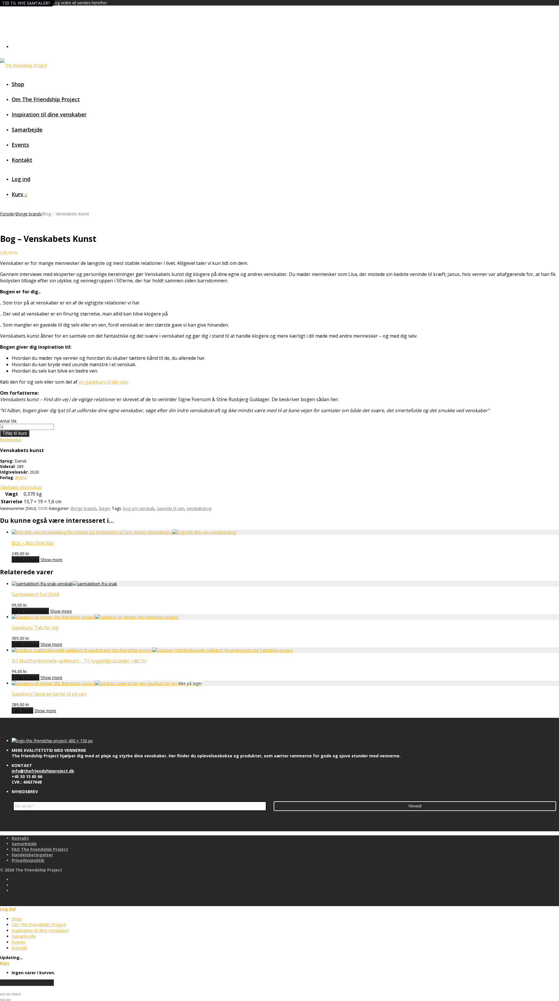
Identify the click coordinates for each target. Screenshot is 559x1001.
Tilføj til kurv (14, 433)
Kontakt (22, 159)
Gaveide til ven (170, 508)
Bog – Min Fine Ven (33, 543)
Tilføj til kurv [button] (25, 559)
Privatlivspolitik (28, 860)
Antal (5, 421)
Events (20, 144)
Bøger (105, 508)
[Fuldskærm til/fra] (8, 994)
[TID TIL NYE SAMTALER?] (64, 584)
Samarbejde (27, 129)
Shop (18, 84)
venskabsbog (199, 508)
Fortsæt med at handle (27, 982)
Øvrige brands (28, 214)
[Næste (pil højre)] (8, 1000)
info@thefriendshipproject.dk (43, 771)
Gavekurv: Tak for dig (35, 627)
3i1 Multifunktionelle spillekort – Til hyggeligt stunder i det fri (79, 661)
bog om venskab (139, 508)
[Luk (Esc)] (18, 994)
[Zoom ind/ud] (2, 994)
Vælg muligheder (30, 611)
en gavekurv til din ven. (103, 382)
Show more (51, 559)
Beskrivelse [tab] (10, 439)
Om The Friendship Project (46, 99)
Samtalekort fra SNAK (35, 594)
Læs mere (22, 710)
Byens (21, 477)
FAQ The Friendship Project (40, 849)
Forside (7, 214)
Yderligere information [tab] (21, 487)
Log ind (21, 179)
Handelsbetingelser (32, 855)
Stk (14, 421)
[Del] (14, 994)
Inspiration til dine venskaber (49, 114)
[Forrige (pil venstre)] (2, 1000)
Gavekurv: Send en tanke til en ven (49, 694)
